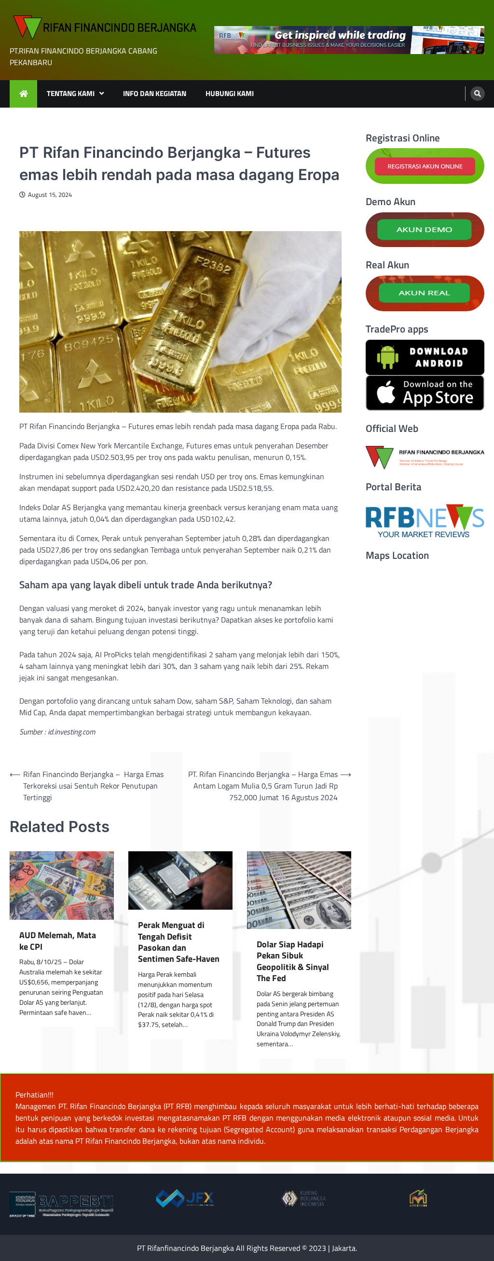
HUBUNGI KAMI (230, 93)
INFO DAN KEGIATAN (154, 93)
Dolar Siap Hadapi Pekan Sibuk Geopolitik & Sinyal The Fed (293, 961)
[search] (477, 93)
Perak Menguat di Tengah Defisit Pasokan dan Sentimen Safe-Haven (179, 942)
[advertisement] (349, 40)
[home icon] (23, 94)
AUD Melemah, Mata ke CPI (57, 940)
